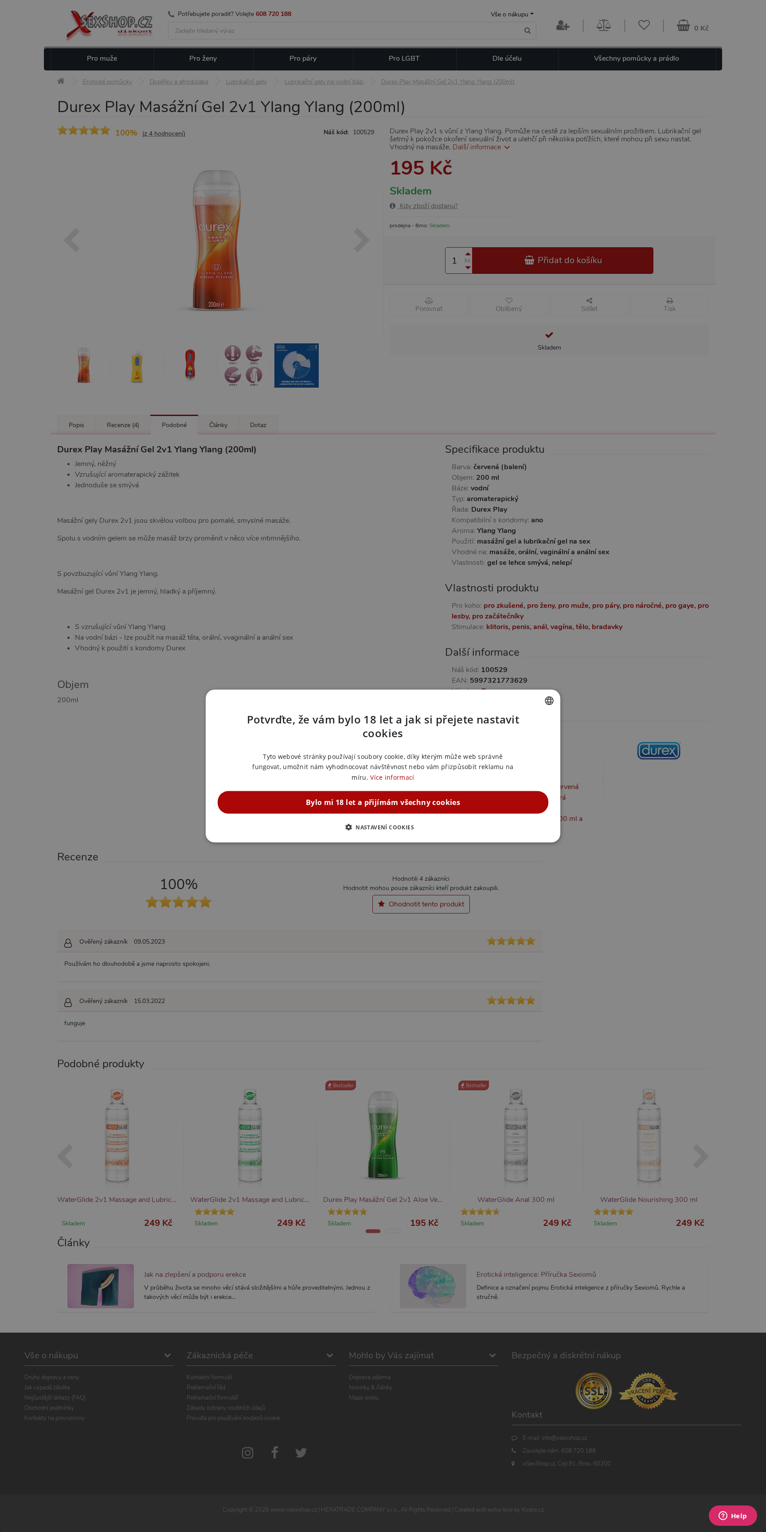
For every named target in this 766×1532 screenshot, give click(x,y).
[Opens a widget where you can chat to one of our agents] (732, 1516)
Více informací (392, 777)
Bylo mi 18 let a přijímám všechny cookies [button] (383, 802)
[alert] (383, 766)
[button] (383, 826)
